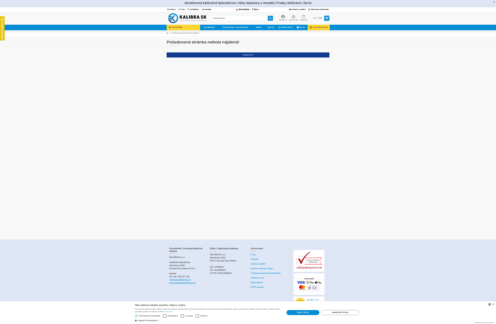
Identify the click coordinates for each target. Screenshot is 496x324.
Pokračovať (248, 55)
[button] (208, 320)
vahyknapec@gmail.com (180, 280)
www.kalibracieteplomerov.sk (182, 283)
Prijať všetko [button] (303, 312)
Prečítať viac (168, 311)
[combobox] (489, 304)
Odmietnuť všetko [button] (340, 312)
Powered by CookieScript (484, 323)
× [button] (493, 304)
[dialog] (248, 312)
